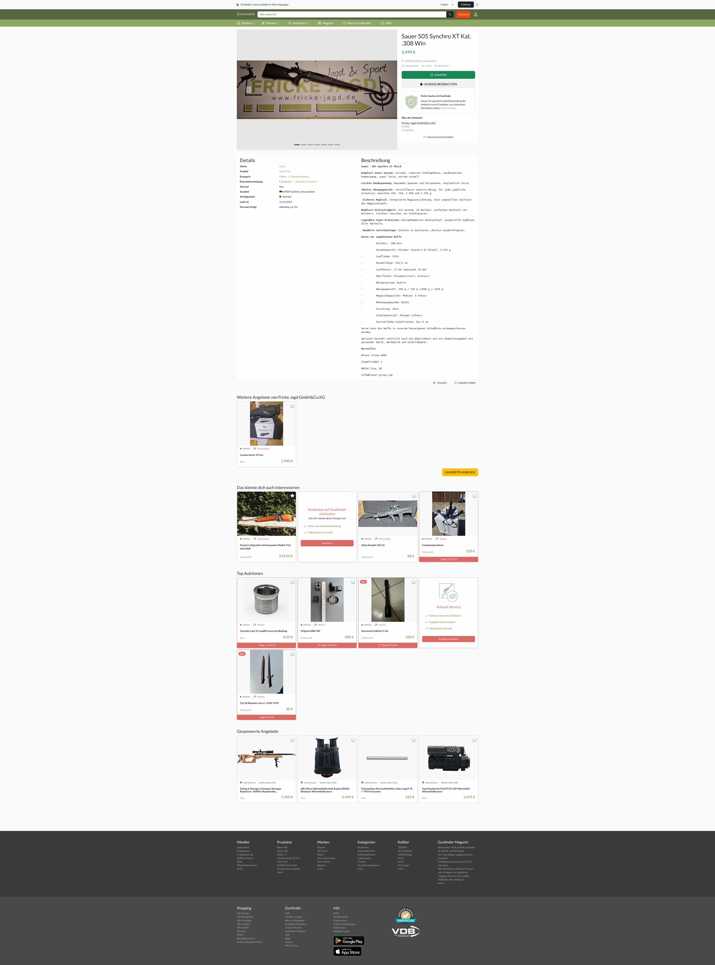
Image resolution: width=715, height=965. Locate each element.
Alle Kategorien (245, 916)
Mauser (321, 847)
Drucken (442, 382)
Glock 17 (282, 854)
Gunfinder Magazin (295, 931)
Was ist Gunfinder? (359, 23)
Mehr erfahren (448, 108)
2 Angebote (408, 129)
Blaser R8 (282, 847)
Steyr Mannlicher (326, 858)
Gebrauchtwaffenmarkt (249, 941)
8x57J (401, 861)
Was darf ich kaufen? (306, 181)
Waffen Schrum (245, 858)
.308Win (402, 847)
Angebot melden (467, 382)
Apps (287, 938)
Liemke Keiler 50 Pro (288, 858)
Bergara (321, 865)
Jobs (287, 934)
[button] (474, 14)
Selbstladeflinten (366, 854)
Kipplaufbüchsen (366, 850)
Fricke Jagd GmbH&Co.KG (419, 123)
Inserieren (463, 14)
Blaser (320, 854)
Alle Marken (243, 913)
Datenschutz (340, 920)
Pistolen (362, 861)
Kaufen (440, 75)
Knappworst (243, 850)
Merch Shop (291, 945)
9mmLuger (403, 865)
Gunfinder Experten (295, 924)
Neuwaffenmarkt (246, 938)
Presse (288, 941)
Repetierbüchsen (300, 176)
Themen (241, 931)
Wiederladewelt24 (247, 865)
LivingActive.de (245, 854)
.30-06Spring (405, 850)
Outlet (240, 934)
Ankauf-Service (293, 927)
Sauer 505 (284, 171)
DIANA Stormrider (287, 865)
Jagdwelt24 (243, 847)
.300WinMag (405, 854)
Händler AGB (340, 916)
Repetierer (363, 847)
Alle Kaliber (243, 927)
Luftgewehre (364, 858)
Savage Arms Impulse (288, 868)
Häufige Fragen (341, 931)
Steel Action (323, 861)
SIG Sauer (322, 850)
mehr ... (241, 868)
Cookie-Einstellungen (344, 924)
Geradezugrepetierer (369, 865)
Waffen (283, 176)
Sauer (282, 166)
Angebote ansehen (460, 472)
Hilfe (388, 23)
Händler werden (293, 916)
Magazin (327, 23)
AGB (335, 913)
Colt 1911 (282, 861)
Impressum (339, 927)
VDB (239, 861)
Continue (466, 4)
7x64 (400, 858)
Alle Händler (243, 924)
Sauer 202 (282, 850)
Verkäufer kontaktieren (439, 137)
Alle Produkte (244, 920)
